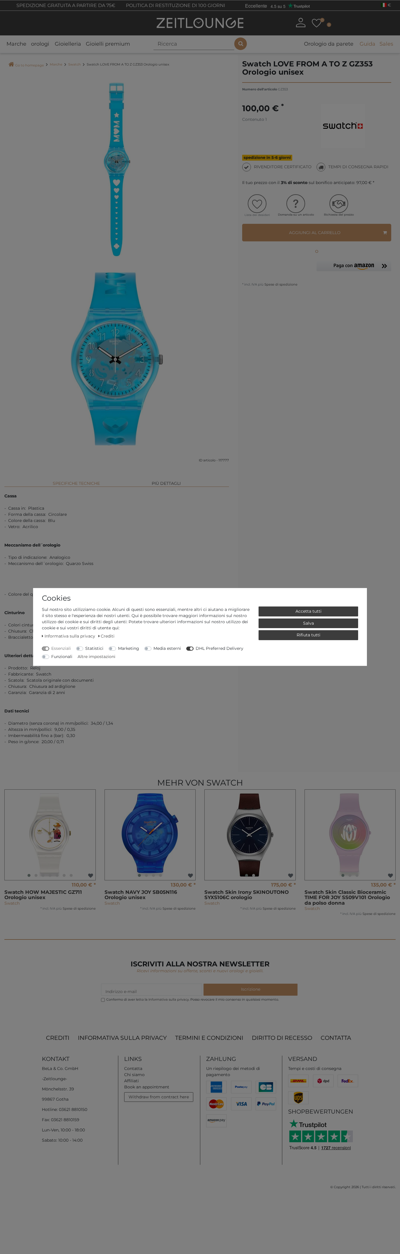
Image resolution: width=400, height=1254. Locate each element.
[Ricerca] (240, 43)
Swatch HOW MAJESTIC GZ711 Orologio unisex (43, 894)
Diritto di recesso (282, 1037)
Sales (386, 44)
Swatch (74, 64)
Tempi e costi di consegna (314, 1068)
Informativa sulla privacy (122, 1037)
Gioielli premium (108, 44)
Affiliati (131, 1080)
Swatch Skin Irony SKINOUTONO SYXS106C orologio (246, 894)
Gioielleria (68, 44)
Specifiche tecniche (76, 483)
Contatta (336, 1037)
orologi (40, 44)
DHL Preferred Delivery (219, 648)
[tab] (76, 481)
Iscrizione (250, 989)
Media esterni (167, 648)
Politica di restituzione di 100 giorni (175, 5)
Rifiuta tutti (308, 635)
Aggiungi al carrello (315, 232)
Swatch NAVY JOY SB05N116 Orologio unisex (141, 894)
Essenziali (61, 648)
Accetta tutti (308, 611)
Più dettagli (166, 483)
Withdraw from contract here (159, 1097)
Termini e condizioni (209, 1037)
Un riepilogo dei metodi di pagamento (233, 1071)
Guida (367, 44)
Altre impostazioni (96, 656)
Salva (308, 623)
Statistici (94, 648)
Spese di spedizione (281, 284)
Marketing (128, 648)
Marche (16, 44)
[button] (354, 267)
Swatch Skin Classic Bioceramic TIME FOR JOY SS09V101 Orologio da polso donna (347, 897)
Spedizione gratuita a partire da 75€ (65, 5)
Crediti (57, 1037)
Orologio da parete (328, 44)
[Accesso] (300, 22)
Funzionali (61, 656)
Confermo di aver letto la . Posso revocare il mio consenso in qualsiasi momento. (192, 999)
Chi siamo (134, 1074)
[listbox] (50, 835)
